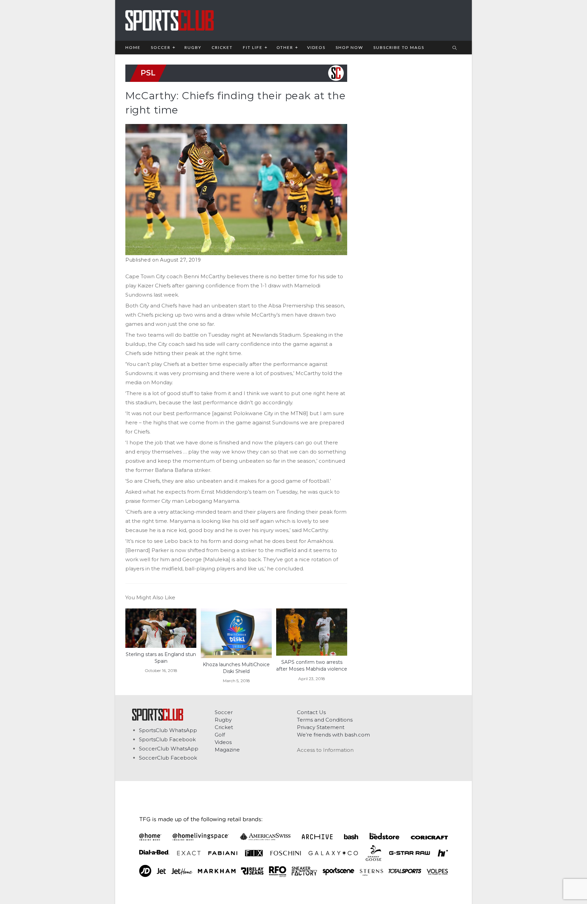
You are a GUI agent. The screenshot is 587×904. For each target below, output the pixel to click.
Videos (223, 742)
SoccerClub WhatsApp (168, 748)
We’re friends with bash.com (333, 734)
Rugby (223, 719)
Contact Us (311, 712)
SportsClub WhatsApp (168, 730)
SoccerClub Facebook (168, 758)
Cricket (224, 727)
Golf (220, 734)
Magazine (227, 749)
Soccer (224, 712)
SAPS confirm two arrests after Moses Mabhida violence (311, 665)
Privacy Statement (320, 727)
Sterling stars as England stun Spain (161, 657)
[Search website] (454, 48)
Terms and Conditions (325, 719)
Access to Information (325, 750)
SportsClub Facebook (167, 739)
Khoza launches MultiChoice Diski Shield (236, 667)
